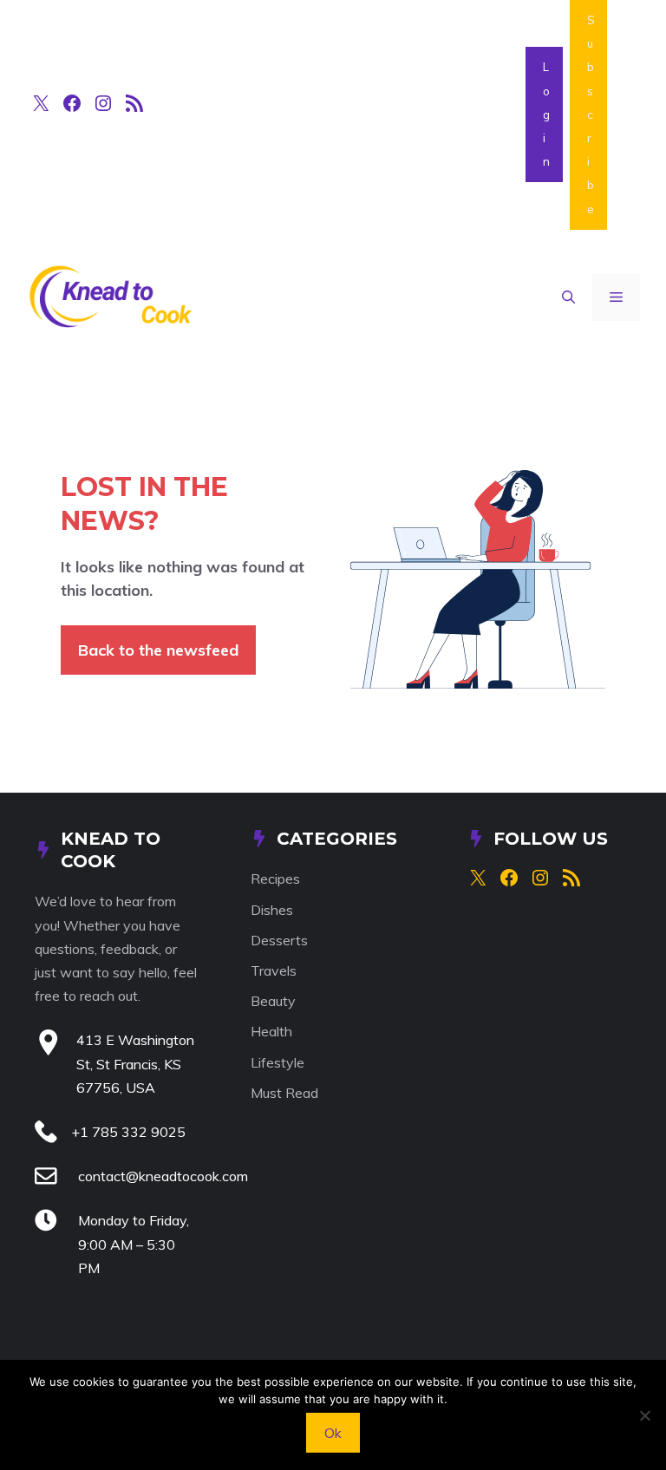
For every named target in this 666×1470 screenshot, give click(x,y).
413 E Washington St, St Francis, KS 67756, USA (135, 1063)
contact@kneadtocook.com (163, 1176)
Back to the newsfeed (158, 650)
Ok (333, 1432)
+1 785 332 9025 (128, 1131)
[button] (568, 297)
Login (546, 114)
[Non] (644, 1415)
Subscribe (591, 114)
